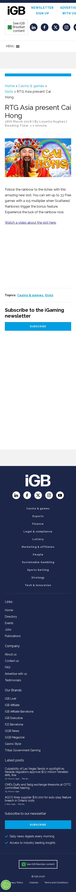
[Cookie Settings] (6, 885)
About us (11, 654)
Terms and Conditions (56, 882)
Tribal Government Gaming (23, 750)
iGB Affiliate (12, 705)
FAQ (7, 667)
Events (9, 623)
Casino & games (31, 86)
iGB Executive (14, 718)
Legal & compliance (38, 531)
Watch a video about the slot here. (30, 223)
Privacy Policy (15, 882)
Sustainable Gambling (38, 562)
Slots (9, 91)
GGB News (12, 730)
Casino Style (13, 743)
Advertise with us (16, 673)
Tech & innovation (38, 585)
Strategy (38, 577)
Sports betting (38, 570)
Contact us (12, 660)
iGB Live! (10, 698)
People (38, 554)
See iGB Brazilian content (16, 27)
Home (10, 86)
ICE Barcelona (14, 724)
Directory (11, 616)
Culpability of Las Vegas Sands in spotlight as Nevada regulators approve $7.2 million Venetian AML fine (36, 772)
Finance (38, 524)
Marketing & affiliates (38, 547)
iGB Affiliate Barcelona (19, 711)
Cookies (33, 882)
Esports (38, 516)
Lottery (38, 539)
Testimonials (13, 680)
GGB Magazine (15, 737)
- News (24, 779)
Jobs (8, 629)
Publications (13, 636)
